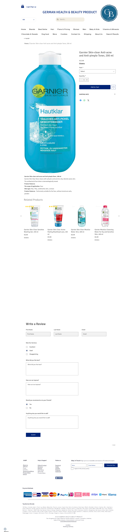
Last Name (57, 329)
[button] (22, 6)
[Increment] (87, 80)
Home (26, 43)
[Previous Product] (21, 216)
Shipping (82, 63)
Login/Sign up (31, 7)
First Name (29, 329)
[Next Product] (119, 216)
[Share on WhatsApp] (84, 100)
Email (83, 329)
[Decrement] (81, 80)
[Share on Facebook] (80, 100)
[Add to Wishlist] (113, 87)
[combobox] (97, 71)
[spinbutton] (84, 80)
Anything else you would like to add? (37, 413)
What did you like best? (33, 360)
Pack (81, 67)
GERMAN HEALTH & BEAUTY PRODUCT (70, 12)
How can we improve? (32, 380)
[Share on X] (88, 100)
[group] (70, 223)
